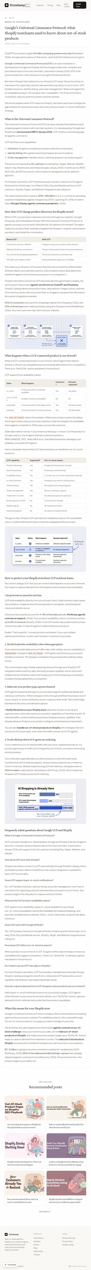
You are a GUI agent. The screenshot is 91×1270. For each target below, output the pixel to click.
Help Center (67, 5)
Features (40, 5)
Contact (37, 1254)
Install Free (78, 5)
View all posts (44, 1211)
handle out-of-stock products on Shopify (38, 727)
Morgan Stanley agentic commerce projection (34, 203)
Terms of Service (68, 1238)
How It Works (27, 5)
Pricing (50, 5)
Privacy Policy (67, 1241)
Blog (58, 5)
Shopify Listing (68, 1245)
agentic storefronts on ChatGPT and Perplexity (54, 284)
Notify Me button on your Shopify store (26, 709)
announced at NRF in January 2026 (34, 131)
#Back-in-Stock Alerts (17, 22)
